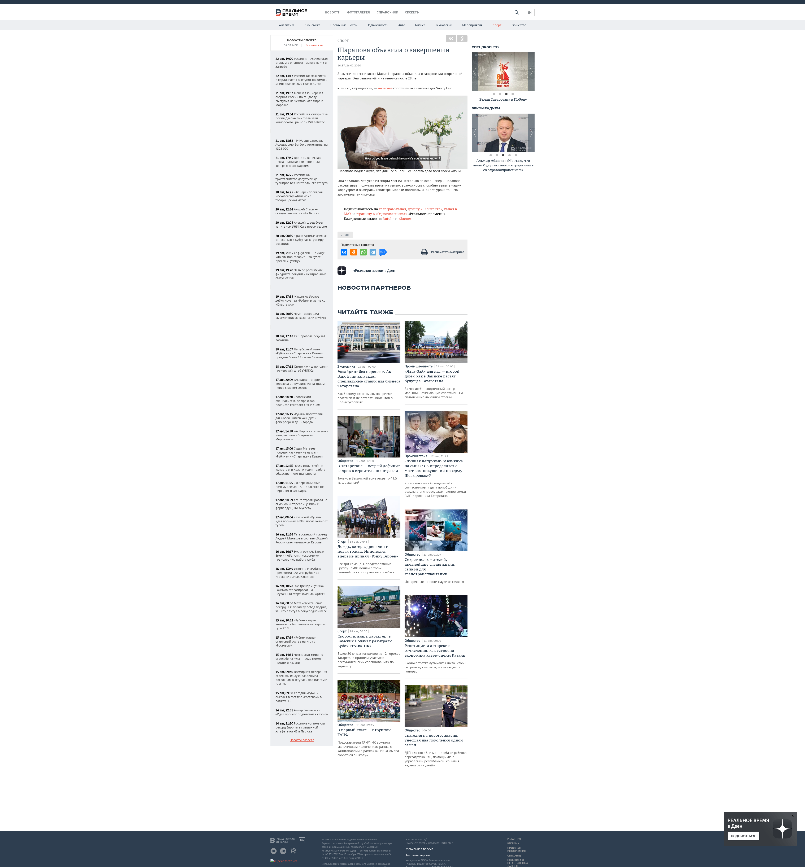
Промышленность (343, 25)
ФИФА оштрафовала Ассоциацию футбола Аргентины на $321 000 (301, 144)
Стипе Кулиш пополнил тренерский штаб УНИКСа (301, 368)
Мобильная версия (419, 849)
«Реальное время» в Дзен (374, 270)
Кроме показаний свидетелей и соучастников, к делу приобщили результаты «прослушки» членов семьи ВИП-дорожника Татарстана (435, 478)
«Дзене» (405, 218)
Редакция (514, 839)
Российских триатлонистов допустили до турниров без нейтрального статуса (301, 179)
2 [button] (500, 94)
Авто (401, 25)
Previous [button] (475, 71)
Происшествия (416, 456)
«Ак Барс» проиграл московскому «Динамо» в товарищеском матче (299, 196)
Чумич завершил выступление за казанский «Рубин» (301, 316)
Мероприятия (472, 25)
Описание (514, 855)
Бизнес (420, 25)
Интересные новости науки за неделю (434, 570)
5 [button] (516, 155)
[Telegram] (373, 252)
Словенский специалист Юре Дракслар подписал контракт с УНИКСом (297, 401)
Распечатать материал (447, 252)
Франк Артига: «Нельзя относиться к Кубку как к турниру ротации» (301, 240)
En (529, 12)
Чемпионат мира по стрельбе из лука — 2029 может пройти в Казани (299, 659)
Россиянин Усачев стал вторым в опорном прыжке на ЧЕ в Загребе (301, 63)
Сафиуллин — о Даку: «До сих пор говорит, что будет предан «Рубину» (300, 257)
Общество (519, 25)
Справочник (387, 12)
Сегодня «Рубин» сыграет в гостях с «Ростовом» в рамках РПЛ (298, 697)
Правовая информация (516, 850)
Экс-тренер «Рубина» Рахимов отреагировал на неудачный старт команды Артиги (300, 590)
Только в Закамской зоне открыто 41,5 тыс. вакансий (369, 474)
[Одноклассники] (462, 38)
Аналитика (287, 25)
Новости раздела (302, 740)
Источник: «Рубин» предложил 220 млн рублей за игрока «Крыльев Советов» (298, 573)
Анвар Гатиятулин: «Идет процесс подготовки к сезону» (301, 712)
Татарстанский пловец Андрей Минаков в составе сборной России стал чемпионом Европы (301, 538)
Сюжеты (412, 12)
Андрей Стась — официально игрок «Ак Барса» (297, 211)
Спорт (497, 25)
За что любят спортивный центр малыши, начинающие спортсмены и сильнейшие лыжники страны (434, 384)
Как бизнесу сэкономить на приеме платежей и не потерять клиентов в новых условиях (369, 386)
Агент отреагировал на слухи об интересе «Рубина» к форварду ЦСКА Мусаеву (301, 504)
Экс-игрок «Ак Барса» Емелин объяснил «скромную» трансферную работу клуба (300, 555)
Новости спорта (302, 40)
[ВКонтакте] (451, 38)
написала (385, 88)
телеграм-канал (392, 209)
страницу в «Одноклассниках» (381, 213)
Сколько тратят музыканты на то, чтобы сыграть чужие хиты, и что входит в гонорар (435, 658)
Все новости (314, 45)
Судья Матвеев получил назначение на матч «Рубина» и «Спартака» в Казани (299, 452)
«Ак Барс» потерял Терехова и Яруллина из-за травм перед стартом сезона (300, 384)
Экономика (312, 25)
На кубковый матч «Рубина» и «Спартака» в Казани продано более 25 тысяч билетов (299, 353)
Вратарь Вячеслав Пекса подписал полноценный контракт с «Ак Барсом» (298, 162)
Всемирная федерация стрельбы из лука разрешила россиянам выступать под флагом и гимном (301, 678)
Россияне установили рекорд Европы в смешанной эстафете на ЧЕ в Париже (300, 727)
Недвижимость (377, 25)
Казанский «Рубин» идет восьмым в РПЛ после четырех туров (301, 521)
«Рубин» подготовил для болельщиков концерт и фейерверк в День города (299, 418)
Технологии (443, 25)
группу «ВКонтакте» (425, 209)
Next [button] (531, 71)
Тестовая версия (418, 855)
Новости (332, 12)
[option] (503, 71)
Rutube (388, 218)
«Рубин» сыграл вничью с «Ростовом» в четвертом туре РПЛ (300, 624)
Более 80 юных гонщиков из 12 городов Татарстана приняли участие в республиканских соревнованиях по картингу (369, 651)
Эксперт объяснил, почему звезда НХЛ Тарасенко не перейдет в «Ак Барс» (299, 487)
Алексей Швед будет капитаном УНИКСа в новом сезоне (301, 224)
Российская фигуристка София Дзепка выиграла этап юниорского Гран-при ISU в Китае (301, 118)
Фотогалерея (358, 12)
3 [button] (506, 94)
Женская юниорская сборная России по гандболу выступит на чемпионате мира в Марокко (299, 99)
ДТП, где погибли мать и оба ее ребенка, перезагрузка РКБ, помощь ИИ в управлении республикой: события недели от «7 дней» (436, 750)
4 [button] (512, 94)
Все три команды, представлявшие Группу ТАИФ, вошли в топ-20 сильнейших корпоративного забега (368, 559)
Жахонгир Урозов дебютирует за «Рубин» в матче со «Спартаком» (300, 300)
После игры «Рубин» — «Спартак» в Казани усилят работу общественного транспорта (301, 470)
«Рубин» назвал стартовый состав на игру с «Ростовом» (295, 641)
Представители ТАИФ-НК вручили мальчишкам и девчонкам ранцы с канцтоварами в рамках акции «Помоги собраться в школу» (368, 742)
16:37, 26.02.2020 (349, 65)
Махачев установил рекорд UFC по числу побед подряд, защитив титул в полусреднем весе (301, 607)
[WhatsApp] (363, 252)
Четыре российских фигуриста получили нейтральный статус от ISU (300, 274)
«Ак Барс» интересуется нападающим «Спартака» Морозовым (301, 435)
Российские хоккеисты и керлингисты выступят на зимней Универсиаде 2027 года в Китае (301, 80)
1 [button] (494, 94)
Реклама (513, 843)
